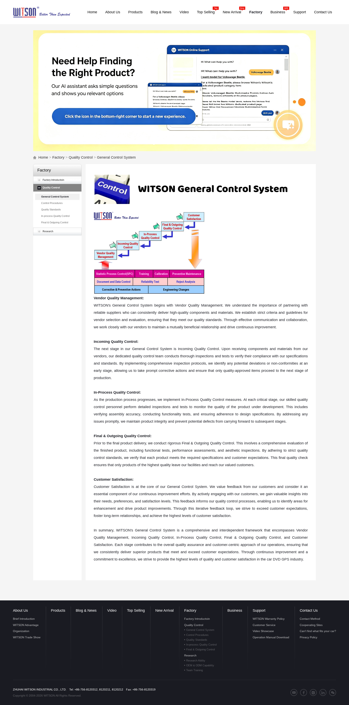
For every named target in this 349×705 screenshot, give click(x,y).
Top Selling (136, 610)
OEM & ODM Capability (200, 665)
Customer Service (264, 625)
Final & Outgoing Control (54, 222)
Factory (58, 157)
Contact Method (310, 618)
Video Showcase (263, 631)
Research (190, 655)
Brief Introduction (24, 618)
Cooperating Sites (311, 625)
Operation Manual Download (271, 637)
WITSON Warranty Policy (269, 618)
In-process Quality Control (55, 216)
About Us (20, 610)
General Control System (116, 157)
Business (234, 610)
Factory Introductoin (197, 618)
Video (112, 610)
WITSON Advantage (26, 625)
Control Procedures (52, 203)
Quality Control (81, 157)
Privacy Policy (308, 637)
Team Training (194, 670)
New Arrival (164, 610)
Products (58, 610)
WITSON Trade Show (26, 637)
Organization (21, 631)
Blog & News (86, 610)
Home (43, 157)
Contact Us (309, 610)
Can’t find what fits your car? (318, 631)
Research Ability (195, 660)
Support (259, 610)
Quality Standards (51, 209)
